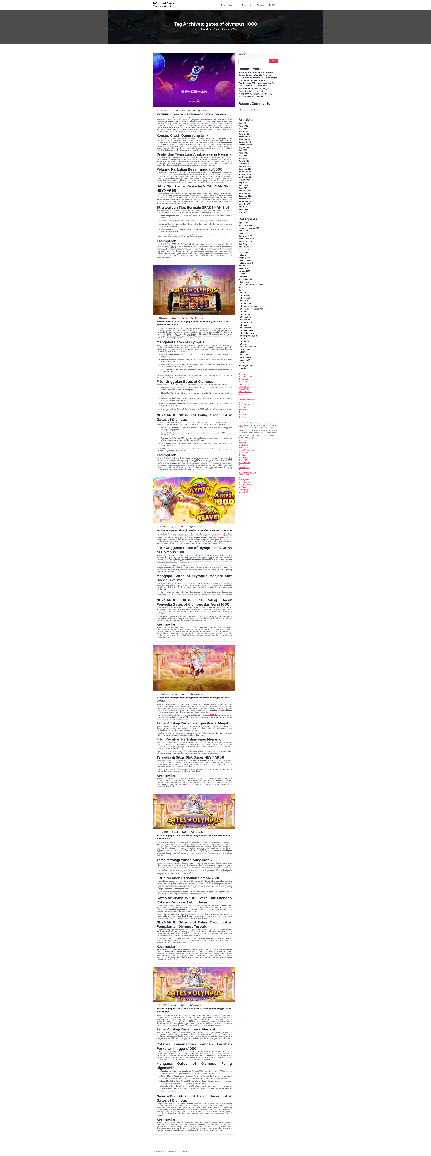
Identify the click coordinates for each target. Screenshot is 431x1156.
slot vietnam (243, 382)
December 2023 (246, 193)
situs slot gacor (218, 538)
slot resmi (243, 344)
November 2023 (246, 196)
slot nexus (242, 465)
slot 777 (242, 293)
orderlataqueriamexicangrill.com (208, 844)
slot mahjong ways (247, 333)
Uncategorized (245, 365)
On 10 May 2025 (162, 832)
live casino (243, 252)
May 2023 (243, 212)
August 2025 (244, 147)
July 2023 (243, 207)
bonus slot (243, 231)
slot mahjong (243, 440)
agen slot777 (244, 223)
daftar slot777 (245, 236)
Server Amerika (245, 279)
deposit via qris (245, 241)
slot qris (242, 338)
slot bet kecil (244, 298)
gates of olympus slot (246, 450)
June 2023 (243, 209)
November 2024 (246, 172)
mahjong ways (245, 260)
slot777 (242, 352)
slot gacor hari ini (246, 328)
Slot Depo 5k (244, 320)
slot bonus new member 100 (251, 309)
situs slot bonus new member (252, 285)
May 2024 (243, 188)
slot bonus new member (249, 306)
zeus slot (243, 368)
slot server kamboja (247, 347)
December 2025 (246, 137)
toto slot (242, 363)
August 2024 (244, 180)
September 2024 (246, 177)
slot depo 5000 (244, 482)
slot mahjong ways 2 (248, 336)
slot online (242, 417)
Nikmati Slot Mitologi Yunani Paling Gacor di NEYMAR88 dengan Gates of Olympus (193, 699)
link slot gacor (243, 480)
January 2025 (245, 166)
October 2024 (245, 174)
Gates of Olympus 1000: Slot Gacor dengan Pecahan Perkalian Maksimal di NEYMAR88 (193, 837)
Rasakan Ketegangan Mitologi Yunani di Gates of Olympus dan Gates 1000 (194, 530)
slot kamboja (243, 458)
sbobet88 (243, 276)
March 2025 (244, 161)
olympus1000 (244, 271)
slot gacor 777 (244, 405)
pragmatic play (244, 389)
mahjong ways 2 (246, 263)
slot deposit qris (244, 462)
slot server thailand (246, 485)
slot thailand (244, 349)
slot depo (243, 312)
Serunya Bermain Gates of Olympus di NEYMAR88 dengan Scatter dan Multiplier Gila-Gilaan (192, 323)
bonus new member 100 (249, 228)
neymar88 (243, 268)
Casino (231, 5)
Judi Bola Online (246, 247)
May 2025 (243, 156)
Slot (251, 5)
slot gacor (204, 336)
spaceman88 (244, 360)
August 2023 (244, 204)
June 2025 (243, 153)
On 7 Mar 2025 (162, 1005)
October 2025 (245, 142)
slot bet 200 (244, 295)
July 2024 (243, 183)
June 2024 (243, 185)
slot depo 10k (244, 314)
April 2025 (243, 158)
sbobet (242, 274)
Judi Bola (242, 5)
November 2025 (246, 139)
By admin (175, 111)
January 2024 (245, 191)
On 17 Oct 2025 (162, 111)
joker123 (271, 5)
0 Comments (205, 111)
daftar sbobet (244, 475)
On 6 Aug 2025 (162, 527)
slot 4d (241, 402)
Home (223, 5)
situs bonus (244, 282)
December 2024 (246, 169)
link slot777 (244, 249)
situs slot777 (243, 448)
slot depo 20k (245, 317)
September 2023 (246, 201)
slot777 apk (244, 355)
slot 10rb (242, 455)
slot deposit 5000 (245, 374)
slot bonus (243, 301)
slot (240, 412)
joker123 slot (243, 445)
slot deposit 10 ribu (245, 377)
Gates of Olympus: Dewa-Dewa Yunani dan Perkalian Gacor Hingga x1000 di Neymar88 (194, 1010)
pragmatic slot (244, 467)
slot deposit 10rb (246, 322)
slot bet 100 (243, 460)
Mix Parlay (243, 266)
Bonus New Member (247, 225)
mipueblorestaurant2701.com (211, 124)
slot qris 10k (244, 341)
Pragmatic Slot (244, 387)
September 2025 (246, 145)
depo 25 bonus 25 (246, 239)
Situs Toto (243, 287)
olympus (242, 407)
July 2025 (243, 150)
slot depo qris (243, 470)
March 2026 (244, 134)
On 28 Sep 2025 (162, 318)
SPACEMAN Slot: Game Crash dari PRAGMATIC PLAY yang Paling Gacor (192, 114)
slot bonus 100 (245, 303)
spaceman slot (189, 111)
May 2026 (243, 129)
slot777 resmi (243, 487)
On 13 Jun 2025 (162, 694)
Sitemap (260, 5)
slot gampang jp (246, 330)
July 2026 (243, 123)
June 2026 (243, 126)
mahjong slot (244, 258)
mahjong (242, 255)
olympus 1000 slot (210, 715)
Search (242, 54)
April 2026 (243, 131)
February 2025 (245, 164)
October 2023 (245, 199)
